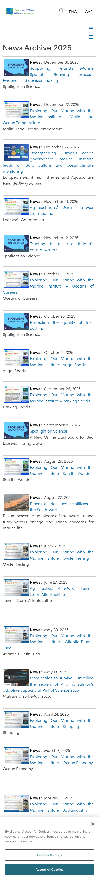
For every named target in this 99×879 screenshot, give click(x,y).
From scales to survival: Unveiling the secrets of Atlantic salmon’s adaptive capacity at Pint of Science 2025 (48, 684)
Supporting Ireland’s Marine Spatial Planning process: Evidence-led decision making (48, 74)
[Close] (92, 824)
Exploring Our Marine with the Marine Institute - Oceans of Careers (48, 286)
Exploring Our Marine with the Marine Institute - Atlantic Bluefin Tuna (48, 641)
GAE (89, 11)
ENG (73, 11)
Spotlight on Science (48, 431)
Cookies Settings (49, 855)
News (35, 62)
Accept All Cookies (49, 869)
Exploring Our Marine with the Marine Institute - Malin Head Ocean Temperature (48, 116)
